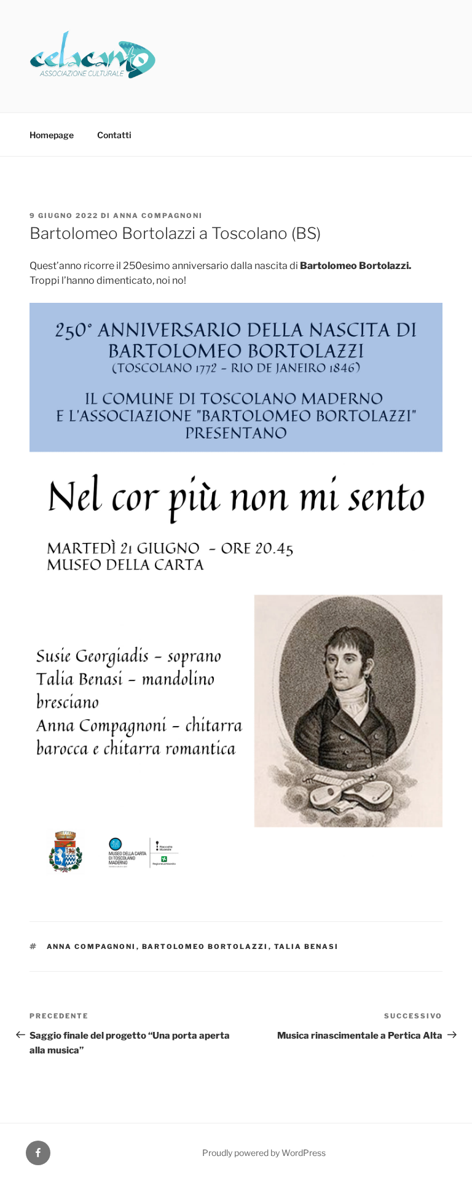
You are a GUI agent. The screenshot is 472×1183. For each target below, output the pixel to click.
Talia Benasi (306, 946)
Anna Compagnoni (158, 215)
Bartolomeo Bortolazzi (205, 946)
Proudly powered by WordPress (264, 1152)
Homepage (52, 135)
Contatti (114, 135)
